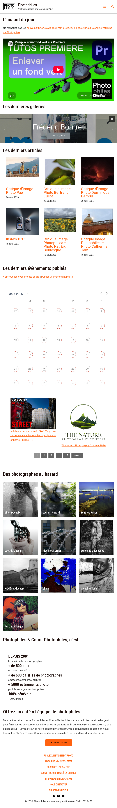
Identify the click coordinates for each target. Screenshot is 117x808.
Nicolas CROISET (52, 550)
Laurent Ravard (51, 512)
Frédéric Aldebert (14, 588)
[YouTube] (63, 796)
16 (101, 340)
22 (87, 354)
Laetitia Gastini (13, 550)
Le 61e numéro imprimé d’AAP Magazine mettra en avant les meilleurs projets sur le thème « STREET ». (33, 435)
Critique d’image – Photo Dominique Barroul (96, 192)
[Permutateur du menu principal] (104, 6)
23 (101, 354)
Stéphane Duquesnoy (92, 550)
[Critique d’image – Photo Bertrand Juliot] (60, 179)
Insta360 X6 (15, 239)
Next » (77, 455)
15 (87, 340)
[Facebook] (54, 796)
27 (15, 311)
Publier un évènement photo (57, 276)
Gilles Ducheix (12, 512)
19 (44, 354)
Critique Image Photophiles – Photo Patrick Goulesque (56, 244)
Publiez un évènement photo (58, 755)
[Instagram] (58, 796)
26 (44, 368)
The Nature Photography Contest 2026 (84, 445)
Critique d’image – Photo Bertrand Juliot (59, 192)
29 (44, 311)
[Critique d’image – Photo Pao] (22, 167)
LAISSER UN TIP (58, 742)
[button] (112, 7)
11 (29, 340)
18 (29, 354)
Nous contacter (58, 784)
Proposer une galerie (58, 767)
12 (44, 340)
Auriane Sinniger (14, 626)
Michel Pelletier (89, 588)
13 (58, 340)
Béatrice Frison (89, 512)
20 (58, 354)
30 (58, 311)
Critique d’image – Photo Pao (21, 191)
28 (29, 311)
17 (15, 354)
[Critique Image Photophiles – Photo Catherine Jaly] (97, 229)
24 (15, 368)
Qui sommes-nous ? (58, 790)
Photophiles (27, 5)
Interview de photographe (58, 778)
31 (72, 311)
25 (29, 368)
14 (72, 340)
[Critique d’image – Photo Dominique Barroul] (97, 177)
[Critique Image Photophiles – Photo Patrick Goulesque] (60, 220)
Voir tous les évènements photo (21, 276)
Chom (46, 588)
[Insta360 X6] (22, 223)
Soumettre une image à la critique (58, 773)
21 (72, 354)
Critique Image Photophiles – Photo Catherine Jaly (94, 244)
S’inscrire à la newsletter (58, 761)
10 (15, 340)
